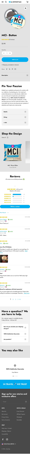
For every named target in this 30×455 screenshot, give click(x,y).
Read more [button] (26, 293)
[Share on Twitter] (9, 69)
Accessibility (5, 434)
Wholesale (19, 417)
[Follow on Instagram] (7, 439)
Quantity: (4, 50)
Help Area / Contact (7, 428)
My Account (4, 414)
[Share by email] (15, 69)
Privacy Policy (5, 417)
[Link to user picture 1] (4, 259)
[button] (5, 39)
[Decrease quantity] (4, 53)
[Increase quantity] (10, 53)
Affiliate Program (21, 414)
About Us (4, 411)
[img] (3, 217)
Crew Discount (20, 411)
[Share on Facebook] (6, 69)
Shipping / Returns (6, 431)
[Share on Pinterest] (12, 69)
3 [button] (15, 299)
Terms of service (6, 420)
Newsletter (19, 420)
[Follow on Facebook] (3, 439)
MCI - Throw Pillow (13, 165)
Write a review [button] (15, 206)
